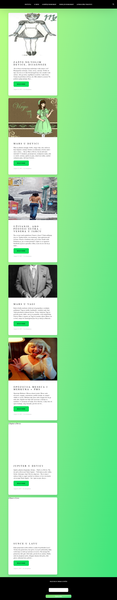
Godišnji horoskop (49, 4)
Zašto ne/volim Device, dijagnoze (30, 63)
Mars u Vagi (24, 304)
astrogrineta (28, 89)
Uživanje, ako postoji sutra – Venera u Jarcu (28, 229)
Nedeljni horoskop (66, 4)
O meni (36, 4)
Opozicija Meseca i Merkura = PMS (31, 388)
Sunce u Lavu (26, 543)
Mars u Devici (26, 143)
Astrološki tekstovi (84, 4)
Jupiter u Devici (29, 465)
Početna (28, 4)
